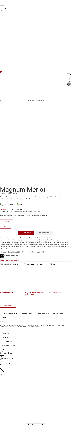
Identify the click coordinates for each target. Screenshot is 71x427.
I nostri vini (5, 333)
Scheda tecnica (12, 255)
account (9, 358)
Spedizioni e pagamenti (9, 314)
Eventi (4, 349)
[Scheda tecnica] (2, 256)
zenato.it (9, 363)
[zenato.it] (69, 83)
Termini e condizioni (43, 314)
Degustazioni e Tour (8, 345)
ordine (8, 353)
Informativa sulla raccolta (35, 425)
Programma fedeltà (27, 314)
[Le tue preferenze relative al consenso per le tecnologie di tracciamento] (68, 424)
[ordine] (69, 75)
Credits (4, 317)
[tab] (26, 233)
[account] (69, 79)
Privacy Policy (58, 314)
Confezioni (5, 337)
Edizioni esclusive (7, 341)
